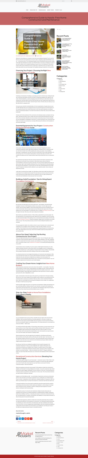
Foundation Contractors (25, 181)
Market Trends (50, 10)
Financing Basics (42, 10)
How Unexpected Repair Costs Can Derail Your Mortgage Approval (66, 39)
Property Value (58, 10)
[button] (17, 419)
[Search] (71, 1)
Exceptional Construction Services (28, 356)
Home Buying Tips (33, 10)
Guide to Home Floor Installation (38, 292)
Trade (60, 90)
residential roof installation (35, 242)
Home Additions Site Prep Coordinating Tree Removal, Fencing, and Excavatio (67, 45)
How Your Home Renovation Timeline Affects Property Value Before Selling (66, 68)
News (60, 87)
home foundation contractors (24, 219)
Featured (61, 80)
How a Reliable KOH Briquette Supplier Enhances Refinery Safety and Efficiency (67, 62)
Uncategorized (62, 91)
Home (27, 10)
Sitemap (52, 456)
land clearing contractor (47, 210)
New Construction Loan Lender (33, 71)
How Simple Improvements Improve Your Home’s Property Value (66, 56)
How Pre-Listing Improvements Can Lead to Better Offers (66, 50)
